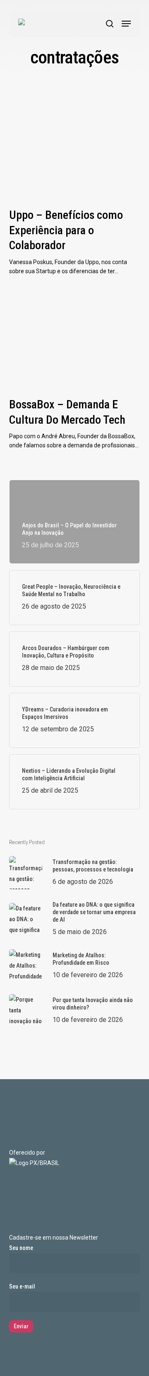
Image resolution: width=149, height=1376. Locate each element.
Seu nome (21, 1248)
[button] (126, 23)
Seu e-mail (22, 1286)
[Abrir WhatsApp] (128, 1355)
